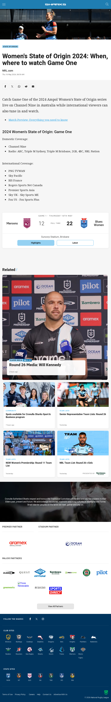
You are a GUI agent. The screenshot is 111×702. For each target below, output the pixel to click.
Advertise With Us (60, 694)
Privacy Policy (20, 694)
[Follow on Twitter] (36, 619)
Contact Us (47, 694)
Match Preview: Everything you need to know (38, 120)
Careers (32, 694)
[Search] (107, 4)
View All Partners (55, 606)
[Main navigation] (3, 4)
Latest (75, 242)
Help (38, 694)
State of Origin (10, 47)
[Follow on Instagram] (43, 619)
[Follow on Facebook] (30, 619)
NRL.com (7, 70)
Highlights (36, 242)
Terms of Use (7, 694)
